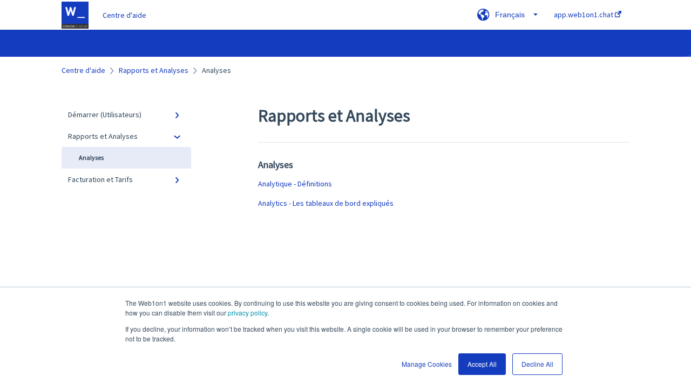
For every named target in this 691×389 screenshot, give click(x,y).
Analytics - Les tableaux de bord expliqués (326, 203)
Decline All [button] (537, 363)
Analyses (91, 157)
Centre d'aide (124, 15)
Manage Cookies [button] (427, 363)
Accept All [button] (482, 363)
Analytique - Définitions (295, 184)
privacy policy (247, 312)
